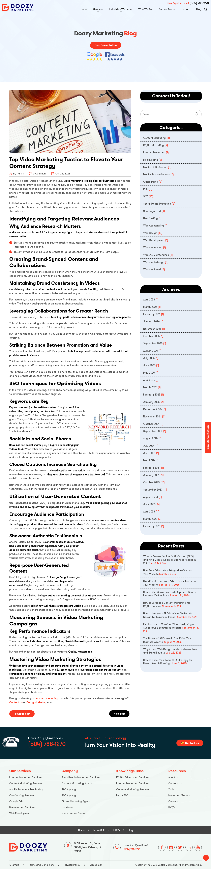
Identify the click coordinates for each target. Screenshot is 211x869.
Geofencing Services (21, 795)
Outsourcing (150, 181)
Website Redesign (153, 262)
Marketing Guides (179, 795)
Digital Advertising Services (132, 777)
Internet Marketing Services (25, 777)
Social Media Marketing (157, 203)
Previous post (22, 713)
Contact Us (191, 742)
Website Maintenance (156, 255)
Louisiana (67, 807)
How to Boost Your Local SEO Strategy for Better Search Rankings (167, 661)
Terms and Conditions (41, 865)
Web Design (150, 233)
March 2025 (150, 387)
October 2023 (151, 482)
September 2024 (152, 431)
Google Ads (16, 801)
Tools (171, 789)
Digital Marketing (153, 145)
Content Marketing (154, 138)
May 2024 (149, 460)
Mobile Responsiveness (156, 174)
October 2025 (151, 336)
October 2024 (151, 424)
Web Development (153, 240)
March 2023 (150, 519)
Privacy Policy (72, 865)
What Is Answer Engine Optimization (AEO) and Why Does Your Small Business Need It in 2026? (169, 560)
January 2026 (151, 321)
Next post (119, 713)
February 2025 (151, 394)
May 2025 (149, 372)
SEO (145, 196)
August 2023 (150, 497)
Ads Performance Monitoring (26, 789)
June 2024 (149, 453)
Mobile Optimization (155, 167)
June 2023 (149, 504)
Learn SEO (122, 795)
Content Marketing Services (25, 783)
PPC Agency (68, 789)
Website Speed (152, 269)
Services (98, 9)
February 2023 (151, 526)
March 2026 (150, 307)
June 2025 (149, 365)
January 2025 (151, 402)
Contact (185, 9)
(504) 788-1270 (199, 3)
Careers (173, 801)
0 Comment (39, 173)
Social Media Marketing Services (80, 777)
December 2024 (152, 409)
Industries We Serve (120, 9)
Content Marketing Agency (77, 783)
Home (84, 9)
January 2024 (151, 475)
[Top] (206, 858)
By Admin (18, 173)
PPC (145, 189)
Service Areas (166, 9)
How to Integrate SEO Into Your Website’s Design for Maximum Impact (167, 615)
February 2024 (151, 467)
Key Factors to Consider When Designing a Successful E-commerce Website (168, 626)
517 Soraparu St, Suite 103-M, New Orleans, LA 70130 (87, 847)
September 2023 (153, 489)
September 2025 (152, 343)
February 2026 (151, 314)
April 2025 (149, 380)
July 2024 (149, 446)
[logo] (18, 7)
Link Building (150, 160)
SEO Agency (68, 795)
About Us (173, 777)
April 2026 (149, 299)
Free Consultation (105, 45)
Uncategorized (152, 211)
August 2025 (150, 351)
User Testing (150, 218)
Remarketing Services (22, 807)
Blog (198, 9)
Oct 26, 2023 (62, 173)
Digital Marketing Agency (76, 801)
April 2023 (149, 511)
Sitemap (14, 865)
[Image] (28, 847)
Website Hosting (152, 247)
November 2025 (152, 329)
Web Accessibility (153, 225)
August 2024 (150, 438)
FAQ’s (171, 807)
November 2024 (152, 416)
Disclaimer (96, 865)
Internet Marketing (154, 152)
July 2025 (149, 358)
